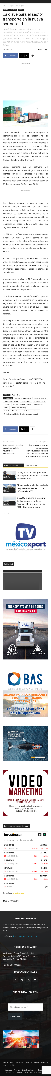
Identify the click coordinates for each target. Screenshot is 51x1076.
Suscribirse (15, 1017)
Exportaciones (26, 401)
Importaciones (39, 401)
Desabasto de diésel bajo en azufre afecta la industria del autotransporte (13, 449)
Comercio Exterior (40, 398)
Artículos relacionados (13, 466)
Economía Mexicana (11, 401)
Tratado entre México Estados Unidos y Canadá (21, 414)
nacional (21, 10)
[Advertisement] (25, 81)
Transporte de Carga (19, 408)
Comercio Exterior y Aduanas (6, 477)
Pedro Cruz (16, 395)
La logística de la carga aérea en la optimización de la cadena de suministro (32, 475)
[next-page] (8, 513)
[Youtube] (35, 979)
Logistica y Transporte (17, 5)
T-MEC (6, 408)
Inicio (5, 5)
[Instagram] (22, 979)
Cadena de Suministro (23, 398)
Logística (7, 404)
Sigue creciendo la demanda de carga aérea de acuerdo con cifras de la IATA (32, 488)
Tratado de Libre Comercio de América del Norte (21, 411)
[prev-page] (4, 513)
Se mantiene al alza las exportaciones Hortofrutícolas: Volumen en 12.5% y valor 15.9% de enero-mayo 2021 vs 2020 (37, 451)
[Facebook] (15, 979)
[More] (32, 55)
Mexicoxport (38, 404)
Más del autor (31, 466)
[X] (28, 979)
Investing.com (18, 893)
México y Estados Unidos (22, 404)
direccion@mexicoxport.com (25, 936)
